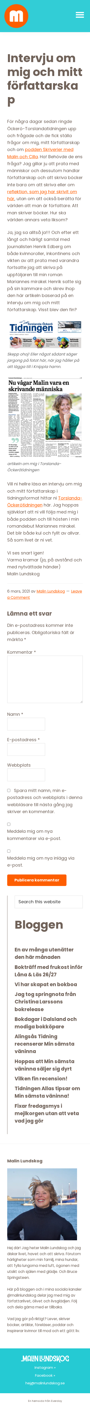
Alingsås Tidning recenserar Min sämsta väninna (44, 1044)
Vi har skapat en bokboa (46, 984)
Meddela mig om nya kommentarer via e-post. (34, 834)
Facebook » (45, 1375)
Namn (15, 714)
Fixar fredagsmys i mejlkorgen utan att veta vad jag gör (47, 1113)
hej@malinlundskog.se (45, 1383)
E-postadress (23, 740)
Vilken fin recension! (41, 1078)
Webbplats (19, 765)
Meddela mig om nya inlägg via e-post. (40, 861)
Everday (56, 1401)
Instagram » (45, 1367)
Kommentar (21, 652)
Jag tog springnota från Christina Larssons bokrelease (45, 1002)
